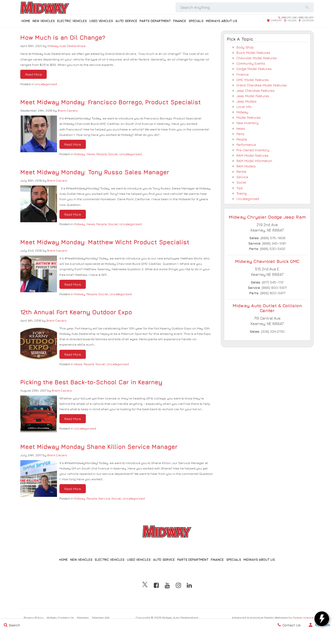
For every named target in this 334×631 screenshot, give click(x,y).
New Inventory (247, 123)
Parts (240, 134)
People (101, 154)
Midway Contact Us (60, 617)
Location (307, 20)
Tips (239, 188)
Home (26, 21)
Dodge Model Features (254, 69)
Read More (33, 74)
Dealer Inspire (303, 617)
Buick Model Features (253, 52)
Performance (246, 144)
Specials (196, 21)
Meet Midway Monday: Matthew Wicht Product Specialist (104, 242)
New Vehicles (44, 21)
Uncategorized (46, 84)
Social (113, 154)
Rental (241, 171)
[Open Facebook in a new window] (156, 585)
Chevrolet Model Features (256, 58)
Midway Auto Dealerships (66, 46)
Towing (241, 193)
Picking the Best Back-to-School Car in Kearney (91, 382)
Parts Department (155, 21)
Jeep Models (246, 101)
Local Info (244, 107)
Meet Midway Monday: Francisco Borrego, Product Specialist (110, 102)
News (91, 154)
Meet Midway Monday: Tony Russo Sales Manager (94, 172)
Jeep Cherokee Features (255, 90)
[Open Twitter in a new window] (145, 585)
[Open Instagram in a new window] (178, 585)
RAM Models (246, 166)
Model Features (248, 117)
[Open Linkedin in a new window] (189, 585)
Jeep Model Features (252, 96)
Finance (179, 21)
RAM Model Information (254, 161)
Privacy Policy (34, 617)
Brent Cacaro (68, 110)
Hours (292, 20)
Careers (276, 20)
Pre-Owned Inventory (252, 150)
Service (104, 498)
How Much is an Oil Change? (62, 37)
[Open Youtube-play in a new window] (167, 585)
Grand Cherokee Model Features (261, 85)
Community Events (250, 63)
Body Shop (245, 47)
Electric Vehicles (72, 21)
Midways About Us (221, 21)
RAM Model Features (252, 155)
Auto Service (126, 21)
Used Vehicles (101, 21)
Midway (79, 154)
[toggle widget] (321, 618)
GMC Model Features (252, 80)
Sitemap (83, 617)
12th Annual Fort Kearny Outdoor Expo (76, 312)
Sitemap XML (101, 617)
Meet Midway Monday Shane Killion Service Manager (99, 446)
